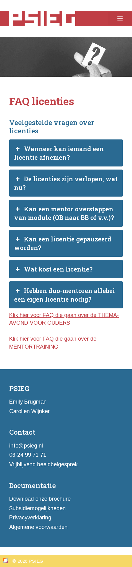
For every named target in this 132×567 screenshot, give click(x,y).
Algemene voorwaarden (38, 527)
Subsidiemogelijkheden (37, 508)
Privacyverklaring (30, 517)
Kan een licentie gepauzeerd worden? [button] (62, 243)
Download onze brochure (40, 499)
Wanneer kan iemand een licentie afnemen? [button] (59, 153)
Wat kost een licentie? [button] (58, 269)
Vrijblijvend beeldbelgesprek (43, 464)
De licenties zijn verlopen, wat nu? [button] (66, 183)
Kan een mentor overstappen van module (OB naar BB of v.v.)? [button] (64, 213)
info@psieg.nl (26, 446)
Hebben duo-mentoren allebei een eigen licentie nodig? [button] (64, 295)
